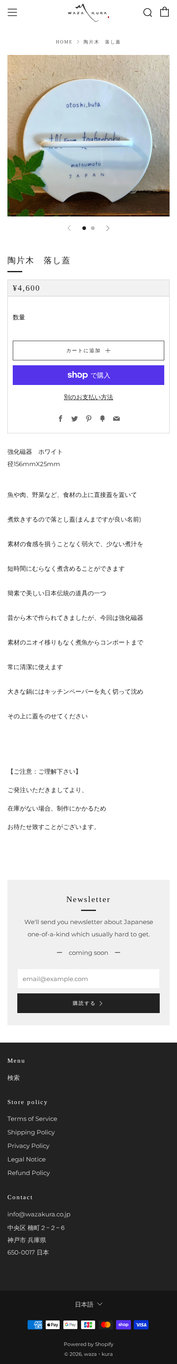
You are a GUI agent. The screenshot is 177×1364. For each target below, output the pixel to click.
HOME (64, 41)
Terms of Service (32, 1119)
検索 (13, 1078)
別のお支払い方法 (88, 397)
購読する (84, 1003)
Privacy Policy (28, 1146)
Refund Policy (28, 1173)
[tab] (84, 228)
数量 (19, 317)
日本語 (84, 1304)
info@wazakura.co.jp (38, 1214)
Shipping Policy (31, 1132)
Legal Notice (26, 1159)
